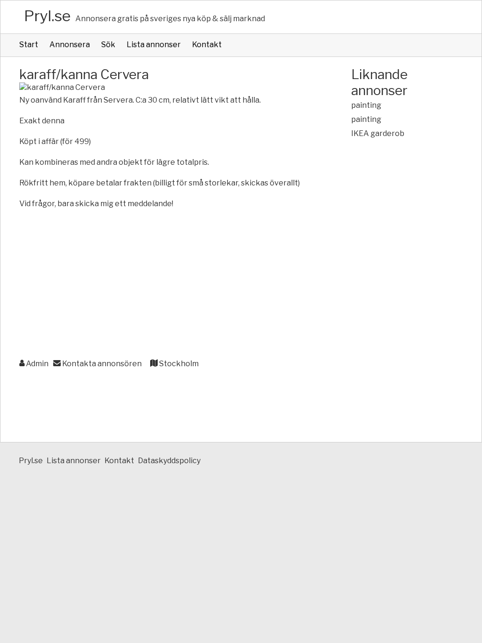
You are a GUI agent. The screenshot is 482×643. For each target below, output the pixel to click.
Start (28, 44)
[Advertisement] (166, 284)
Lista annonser (154, 44)
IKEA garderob (377, 133)
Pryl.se (47, 16)
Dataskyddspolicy (169, 460)
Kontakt (207, 44)
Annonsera (69, 44)
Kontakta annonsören (101, 363)
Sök (108, 44)
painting (366, 105)
